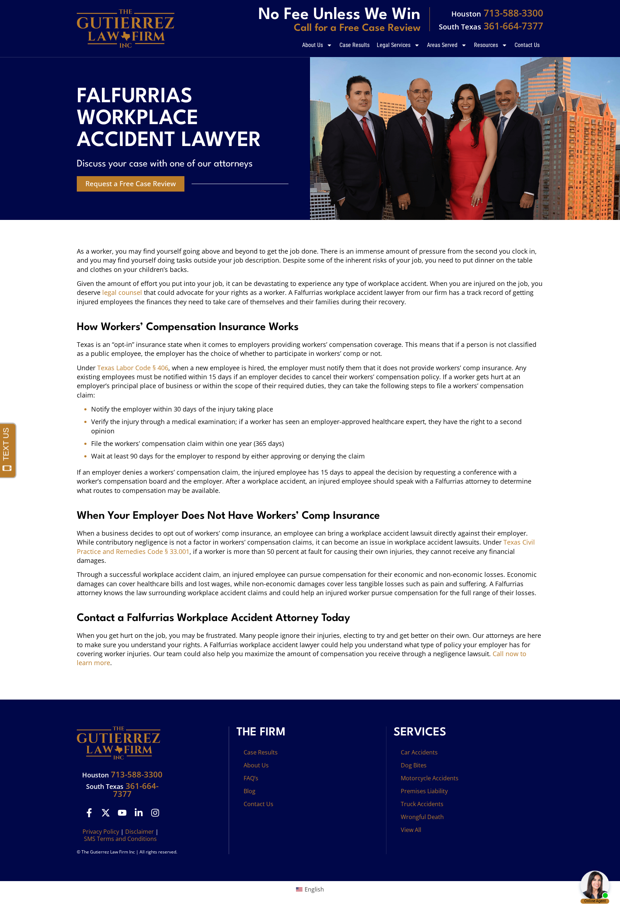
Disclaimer (139, 832)
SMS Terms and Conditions (120, 839)
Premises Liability (424, 791)
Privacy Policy (101, 832)
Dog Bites (414, 765)
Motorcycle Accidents (430, 778)
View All (411, 830)
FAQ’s (251, 778)
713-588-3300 (497, 12)
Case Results (354, 45)
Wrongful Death (422, 817)
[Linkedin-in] (138, 812)
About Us (312, 45)
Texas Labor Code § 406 (132, 367)
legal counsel (122, 292)
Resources (486, 45)
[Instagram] (155, 812)
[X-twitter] (105, 812)
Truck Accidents (422, 804)
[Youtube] (122, 812)
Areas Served (442, 45)
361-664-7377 (491, 25)
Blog (249, 791)
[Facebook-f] (89, 812)
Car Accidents (419, 752)
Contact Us (527, 45)
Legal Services (393, 45)
